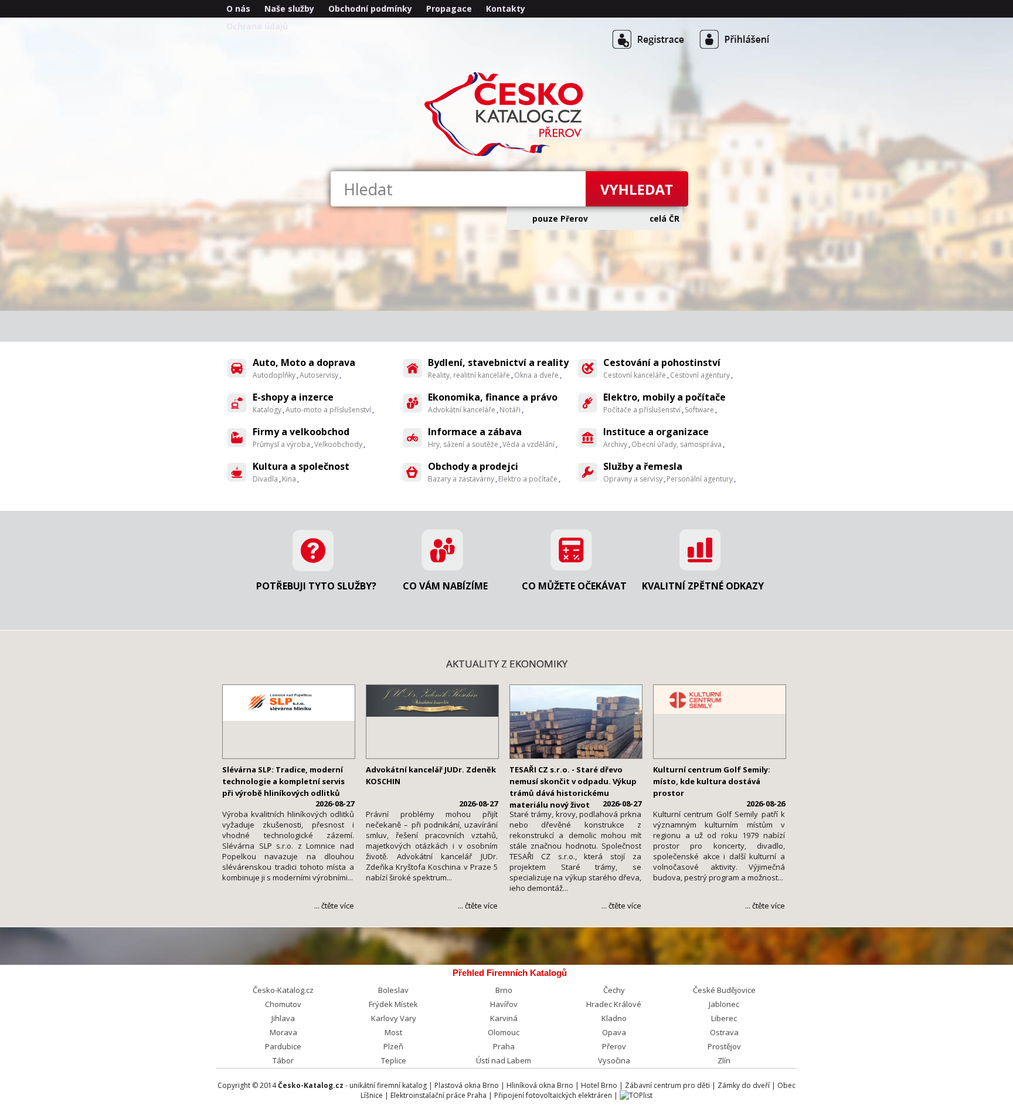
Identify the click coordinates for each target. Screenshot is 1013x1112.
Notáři (510, 410)
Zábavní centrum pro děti (667, 1085)
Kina (289, 479)
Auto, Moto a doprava (304, 362)
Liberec (724, 1018)
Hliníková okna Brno (539, 1085)
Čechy (614, 990)
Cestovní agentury (700, 375)
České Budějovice (724, 990)
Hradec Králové (613, 1004)
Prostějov (724, 1046)
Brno (503, 990)
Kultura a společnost (301, 466)
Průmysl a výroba (281, 444)
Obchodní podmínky (370, 8)
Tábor (283, 1060)
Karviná (504, 1018)
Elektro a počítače (528, 479)
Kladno (614, 1018)
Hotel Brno (599, 1085)
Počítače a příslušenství (642, 410)
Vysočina (614, 1060)
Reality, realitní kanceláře (469, 375)
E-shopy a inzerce (293, 397)
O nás (238, 8)
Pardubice (283, 1046)
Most (393, 1032)
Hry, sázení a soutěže (463, 444)
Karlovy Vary (393, 1018)
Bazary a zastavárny (461, 479)
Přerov (614, 1046)
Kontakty (505, 8)
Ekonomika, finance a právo (493, 397)
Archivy (615, 444)
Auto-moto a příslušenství (328, 410)
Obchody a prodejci (473, 466)
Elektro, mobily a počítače (664, 397)
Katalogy (267, 410)
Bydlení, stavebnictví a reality (498, 362)
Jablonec (724, 1004)
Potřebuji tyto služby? (316, 585)
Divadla (265, 479)
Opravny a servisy (632, 479)
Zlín (724, 1060)
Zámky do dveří (744, 1085)
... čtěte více (334, 905)
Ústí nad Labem (503, 1060)
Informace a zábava (475, 431)
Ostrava (724, 1032)
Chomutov (283, 1004)
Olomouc (503, 1032)
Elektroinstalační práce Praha (438, 1095)
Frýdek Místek (393, 1004)
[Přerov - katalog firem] (506, 155)
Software (699, 410)
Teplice (393, 1060)
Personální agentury (700, 479)
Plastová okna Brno (466, 1085)
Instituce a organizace (656, 431)
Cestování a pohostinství (661, 362)
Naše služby (289, 8)
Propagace (449, 8)
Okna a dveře (536, 375)
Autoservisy (319, 375)
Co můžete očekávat (574, 585)
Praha (504, 1046)
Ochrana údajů (257, 26)
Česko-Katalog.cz (283, 990)
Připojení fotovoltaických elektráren (553, 1095)
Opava (614, 1032)
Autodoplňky (274, 375)
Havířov (504, 1004)
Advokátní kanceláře (461, 410)
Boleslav (393, 990)
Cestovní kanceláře (634, 375)
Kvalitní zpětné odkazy (703, 585)
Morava (283, 1032)
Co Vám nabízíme (445, 585)
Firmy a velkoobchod (301, 431)
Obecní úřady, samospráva (676, 444)
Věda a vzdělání (528, 444)
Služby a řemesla (642, 466)
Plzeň (393, 1046)
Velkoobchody (338, 444)
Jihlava (283, 1018)
